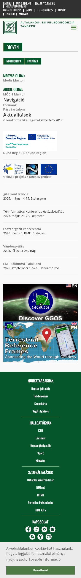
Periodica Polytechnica (40, 502)
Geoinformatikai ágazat (21, 120)
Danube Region (34, 153)
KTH (40, 430)
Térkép (62, 10)
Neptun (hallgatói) (40, 445)
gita (6, 194)
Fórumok (10, 105)
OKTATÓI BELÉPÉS (12, 10)
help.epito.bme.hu (16, 6)
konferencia (19, 194)
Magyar (23, 14)
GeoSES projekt (14, 177)
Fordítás (32, 61)
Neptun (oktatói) (40, 388)
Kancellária (40, 403)
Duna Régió (12, 153)
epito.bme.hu (23, 3)
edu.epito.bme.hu (45, 3)
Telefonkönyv (45, 10)
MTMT (40, 495)
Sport (40, 453)
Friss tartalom (14, 109)
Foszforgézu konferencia (22, 229)
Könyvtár (40, 460)
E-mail (29, 10)
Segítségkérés (40, 411)
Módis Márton (14, 80)
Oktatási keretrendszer (40, 480)
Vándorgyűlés (13, 246)
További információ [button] (44, 559)
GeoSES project (40, 177)
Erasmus (40, 438)
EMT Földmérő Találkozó (22, 264)
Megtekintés (13, 61)
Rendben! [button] (40, 570)
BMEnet (40, 487)
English (10, 14)
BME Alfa (40, 510)
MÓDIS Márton (14, 94)
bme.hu (7, 3)
